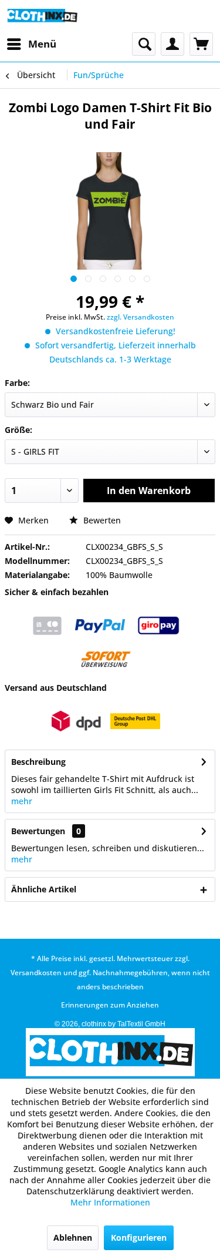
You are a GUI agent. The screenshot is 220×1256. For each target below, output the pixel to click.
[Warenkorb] (201, 44)
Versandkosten (36, 973)
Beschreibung (38, 761)
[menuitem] (31, 44)
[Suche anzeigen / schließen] (143, 44)
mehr (21, 801)
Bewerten (101, 520)
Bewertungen (38, 831)
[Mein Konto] (172, 44)
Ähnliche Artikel (43, 889)
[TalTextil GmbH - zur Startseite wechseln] (42, 16)
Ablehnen (72, 1237)
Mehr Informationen (110, 1202)
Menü (42, 44)
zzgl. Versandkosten (140, 317)
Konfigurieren (139, 1237)
